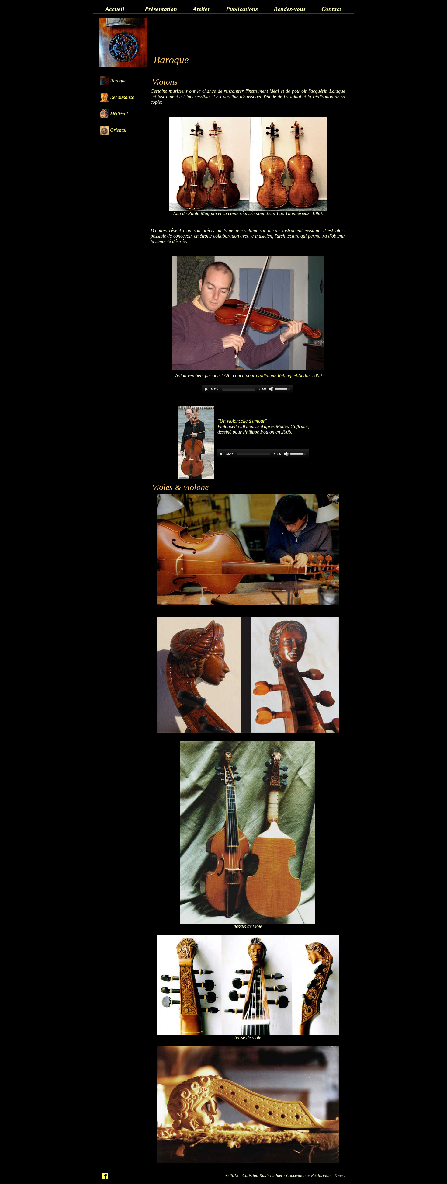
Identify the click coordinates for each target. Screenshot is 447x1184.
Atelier (201, 8)
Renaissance (122, 97)
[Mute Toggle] (271, 389)
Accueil (114, 8)
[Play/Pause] (206, 389)
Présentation (161, 8)
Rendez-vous (290, 8)
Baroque (118, 80)
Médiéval (119, 113)
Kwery (339, 1175)
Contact (331, 8)
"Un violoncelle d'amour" (242, 420)
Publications (242, 8)
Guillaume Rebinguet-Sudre (283, 375)
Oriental (118, 130)
